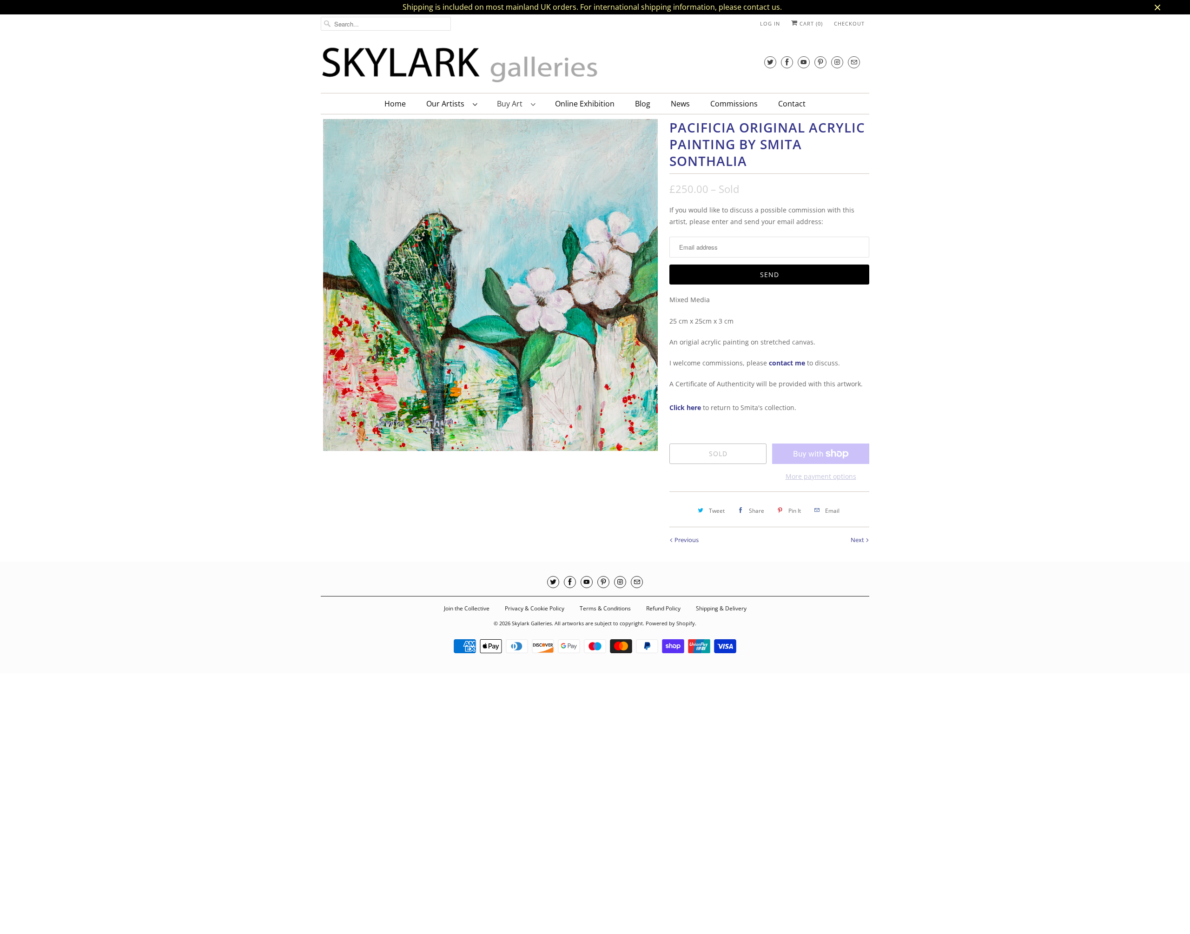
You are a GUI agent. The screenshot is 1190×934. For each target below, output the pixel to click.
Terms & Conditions (605, 608)
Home (395, 104)
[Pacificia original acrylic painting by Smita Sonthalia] (490, 285)
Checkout (849, 23)
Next (858, 540)
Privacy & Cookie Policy (534, 608)
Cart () (810, 23)
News (680, 104)
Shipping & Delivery (721, 608)
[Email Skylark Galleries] (854, 62)
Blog (642, 104)
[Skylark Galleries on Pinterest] (820, 62)
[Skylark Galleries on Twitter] (770, 62)
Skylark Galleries (532, 623)
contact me (787, 362)
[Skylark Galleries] (460, 65)
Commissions (734, 104)
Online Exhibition (585, 104)
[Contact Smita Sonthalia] (768, 362)
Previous (686, 540)
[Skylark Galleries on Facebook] (787, 62)
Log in (770, 23)
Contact (792, 104)
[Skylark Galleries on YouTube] (804, 62)
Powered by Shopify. (671, 623)
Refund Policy (663, 608)
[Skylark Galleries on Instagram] (837, 62)
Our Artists (447, 104)
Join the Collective (466, 608)
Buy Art (511, 104)
